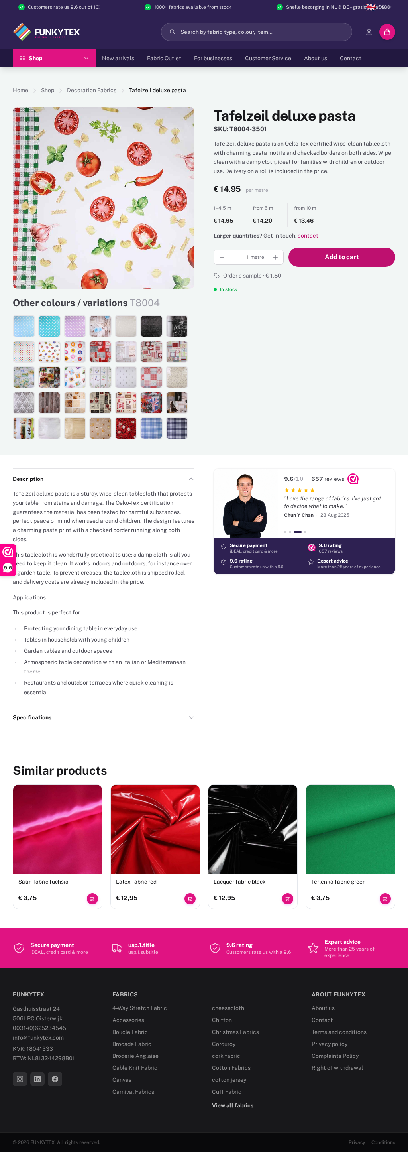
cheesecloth (228, 1008)
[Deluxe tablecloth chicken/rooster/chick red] (151, 352)
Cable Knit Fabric (134, 1068)
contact (308, 235)
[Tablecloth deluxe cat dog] (75, 377)
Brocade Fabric (131, 1044)
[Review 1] (285, 532)
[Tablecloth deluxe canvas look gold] (75, 428)
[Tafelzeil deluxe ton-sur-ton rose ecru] (126, 326)
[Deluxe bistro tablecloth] (100, 403)
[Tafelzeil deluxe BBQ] (126, 403)
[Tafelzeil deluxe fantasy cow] (49, 352)
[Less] (222, 257)
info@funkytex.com (38, 1037)
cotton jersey (229, 1080)
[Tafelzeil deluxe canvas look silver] (49, 428)
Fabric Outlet (164, 58)
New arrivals (118, 58)
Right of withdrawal (337, 1068)
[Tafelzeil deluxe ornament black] (151, 326)
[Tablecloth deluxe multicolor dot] (24, 352)
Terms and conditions (339, 1032)
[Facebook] (55, 1079)
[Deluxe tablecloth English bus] (151, 403)
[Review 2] (290, 532)
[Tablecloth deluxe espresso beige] (100, 428)
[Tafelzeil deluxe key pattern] (126, 352)
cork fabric (226, 1056)
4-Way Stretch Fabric (139, 1008)
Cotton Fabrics (231, 1068)
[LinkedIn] (37, 1079)
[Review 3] (298, 532)
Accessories (128, 1020)
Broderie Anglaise (135, 1056)
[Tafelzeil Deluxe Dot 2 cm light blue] (24, 326)
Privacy (357, 1142)
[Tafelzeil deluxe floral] (100, 377)
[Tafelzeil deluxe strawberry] (126, 428)
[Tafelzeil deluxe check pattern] (151, 377)
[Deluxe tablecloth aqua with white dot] (49, 326)
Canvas (121, 1080)
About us (315, 58)
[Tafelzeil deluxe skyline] (177, 326)
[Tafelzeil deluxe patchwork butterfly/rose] (75, 403)
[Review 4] (305, 532)
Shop (47, 90)
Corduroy (223, 1044)
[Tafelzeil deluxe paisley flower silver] (177, 377)
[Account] (369, 32)
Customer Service (268, 58)
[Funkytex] (46, 31)
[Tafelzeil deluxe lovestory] (100, 352)
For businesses (213, 58)
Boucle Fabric (130, 1032)
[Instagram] (20, 1079)
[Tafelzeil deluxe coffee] (177, 403)
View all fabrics (232, 1105)
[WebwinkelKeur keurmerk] (353, 478)
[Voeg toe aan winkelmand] (92, 898)
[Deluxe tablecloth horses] (24, 428)
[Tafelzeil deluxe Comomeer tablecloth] (24, 377)
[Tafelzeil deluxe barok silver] (24, 403)
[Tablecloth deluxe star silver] (126, 377)
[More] (275, 257)
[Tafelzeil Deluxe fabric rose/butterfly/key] (100, 326)
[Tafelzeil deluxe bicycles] (49, 377)
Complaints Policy (335, 1056)
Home (20, 90)
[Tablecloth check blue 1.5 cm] (151, 428)
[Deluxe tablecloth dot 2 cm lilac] (75, 326)
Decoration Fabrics (91, 90)
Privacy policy (329, 1044)
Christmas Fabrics (235, 1032)
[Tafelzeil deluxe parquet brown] (49, 403)
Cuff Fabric (226, 1092)
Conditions (383, 1142)
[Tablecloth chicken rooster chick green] (177, 352)
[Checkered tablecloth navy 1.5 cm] (177, 428)
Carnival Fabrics (133, 1092)
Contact (350, 58)
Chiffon (222, 1020)
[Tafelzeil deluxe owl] (75, 352)
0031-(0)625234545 (39, 1028)
